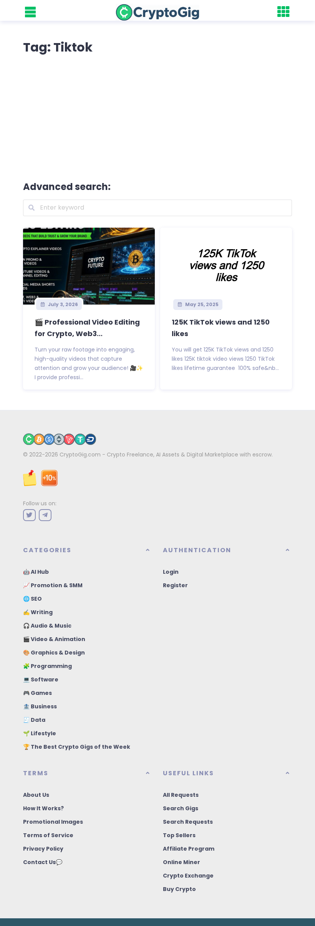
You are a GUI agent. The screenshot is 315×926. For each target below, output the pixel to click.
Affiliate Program (188, 849)
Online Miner (181, 862)
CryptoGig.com (80, 454)
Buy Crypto (179, 889)
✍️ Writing (38, 612)
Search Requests (188, 822)
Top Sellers (179, 835)
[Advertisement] (157, 116)
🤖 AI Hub (36, 572)
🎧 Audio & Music (47, 626)
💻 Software (40, 679)
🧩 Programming (47, 666)
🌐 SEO (32, 599)
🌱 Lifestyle (39, 733)
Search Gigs (180, 808)
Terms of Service (48, 835)
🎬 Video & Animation (54, 639)
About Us (36, 795)
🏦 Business (40, 706)
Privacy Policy (43, 849)
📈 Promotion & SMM (53, 585)
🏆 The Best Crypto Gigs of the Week (76, 747)
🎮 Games (37, 693)
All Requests (181, 795)
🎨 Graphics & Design (54, 652)
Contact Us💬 (42, 862)
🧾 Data (34, 720)
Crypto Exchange (188, 875)
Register (175, 585)
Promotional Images (53, 822)
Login (171, 572)
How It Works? (43, 808)
